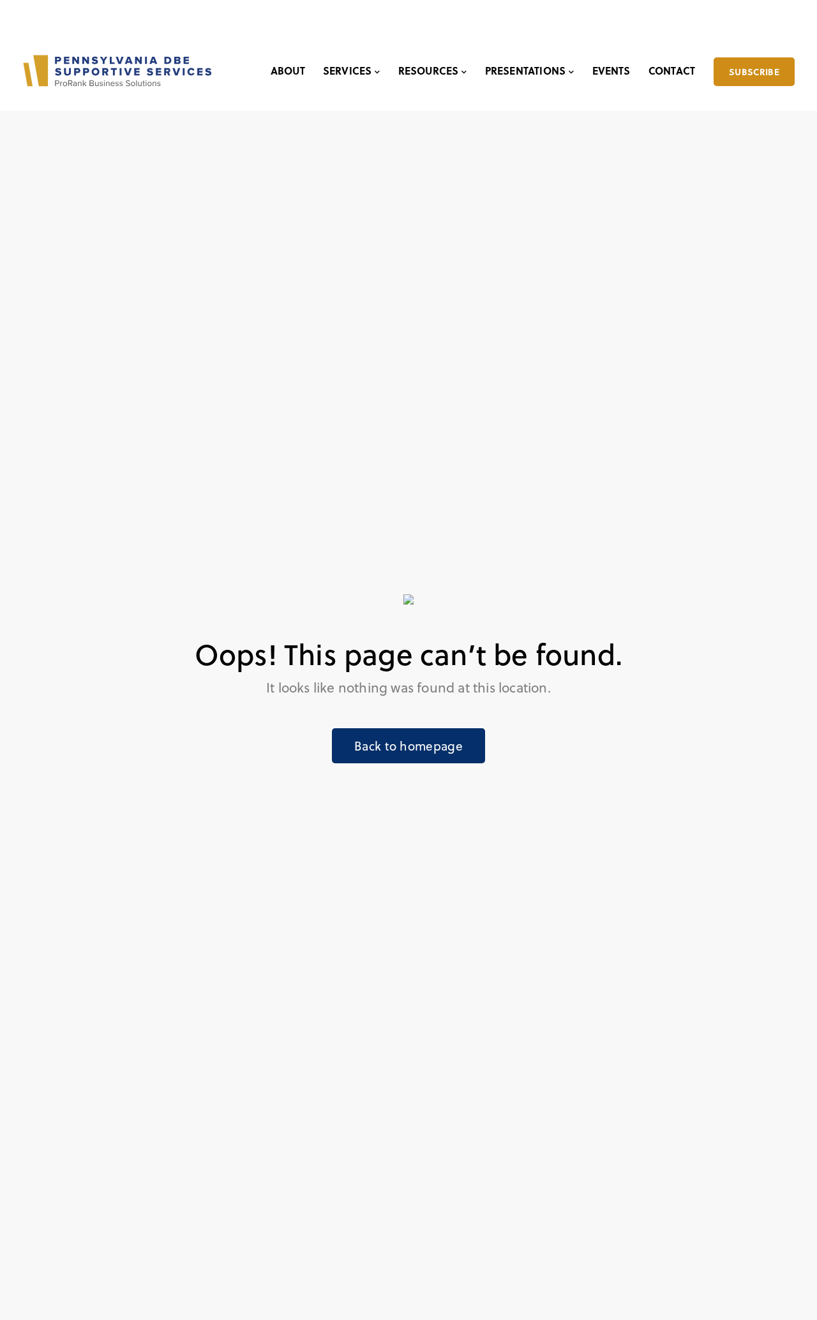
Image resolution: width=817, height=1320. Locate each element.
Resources (428, 70)
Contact (671, 70)
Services (347, 70)
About (288, 70)
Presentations (525, 70)
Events (611, 70)
